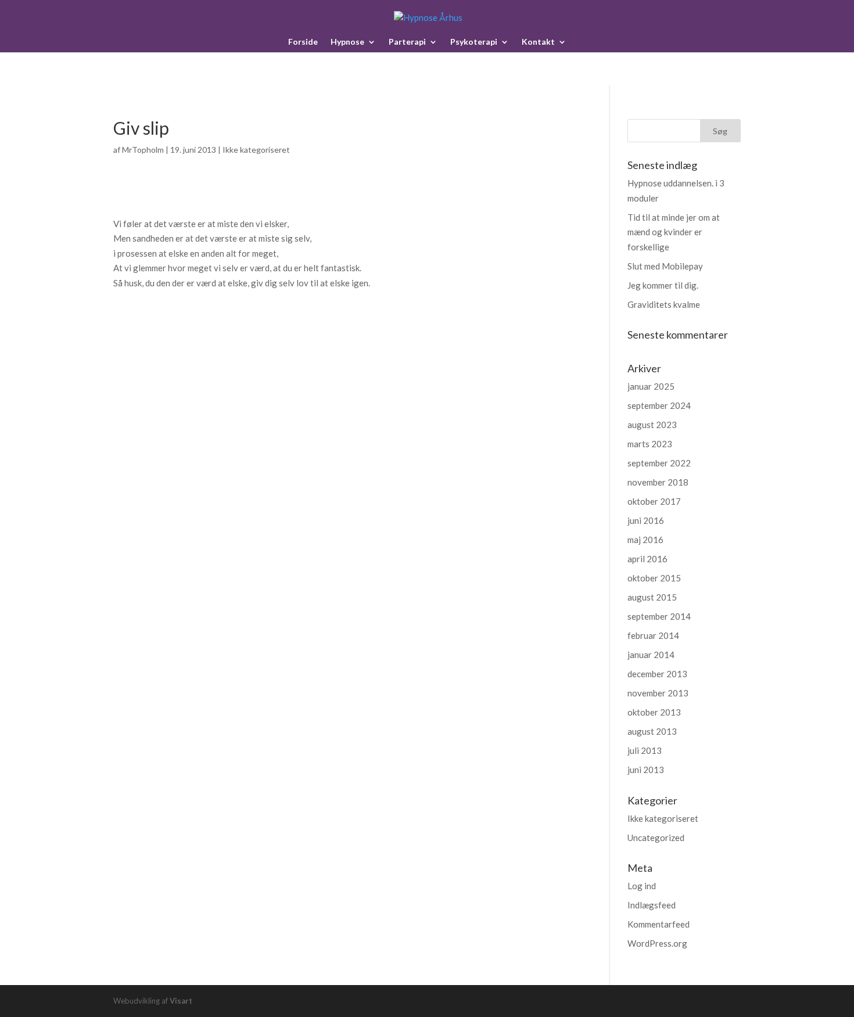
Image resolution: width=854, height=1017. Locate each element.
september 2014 (659, 616)
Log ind (641, 886)
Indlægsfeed (651, 905)
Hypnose (347, 42)
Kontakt (538, 42)
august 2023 (652, 424)
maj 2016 (645, 539)
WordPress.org (657, 943)
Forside (303, 42)
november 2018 (657, 482)
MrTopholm (143, 149)
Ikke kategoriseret (256, 149)
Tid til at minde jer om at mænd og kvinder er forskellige (673, 232)
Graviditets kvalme (663, 304)
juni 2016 (645, 520)
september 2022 (659, 463)
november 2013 (657, 693)
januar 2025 (650, 386)
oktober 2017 (654, 501)
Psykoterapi (473, 42)
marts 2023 (649, 444)
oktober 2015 (654, 578)
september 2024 (659, 405)
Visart (181, 1000)
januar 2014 (650, 654)
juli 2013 (644, 750)
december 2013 (657, 674)
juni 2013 (645, 769)
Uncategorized (655, 837)
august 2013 (652, 731)
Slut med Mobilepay (665, 266)
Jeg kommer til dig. (662, 285)
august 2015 (652, 597)
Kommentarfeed (658, 924)
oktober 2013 (654, 712)
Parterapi (407, 42)
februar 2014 (653, 635)
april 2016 (647, 559)
